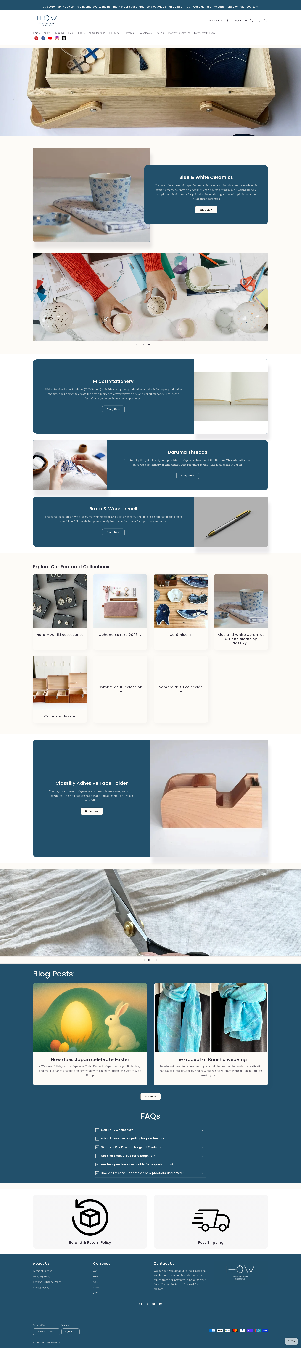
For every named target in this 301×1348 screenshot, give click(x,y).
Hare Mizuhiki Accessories (60, 635)
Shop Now (206, 209)
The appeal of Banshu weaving (211, 1059)
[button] (81, 33)
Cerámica (179, 635)
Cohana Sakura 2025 (118, 635)
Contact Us (164, 1263)
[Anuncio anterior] (34, 5)
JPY (95, 1293)
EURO (96, 1287)
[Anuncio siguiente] (267, 5)
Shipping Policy (42, 1276)
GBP (95, 1276)
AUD (96, 1271)
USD (95, 1282)
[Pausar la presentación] (164, 344)
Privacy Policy (41, 1287)
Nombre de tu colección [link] (120, 687)
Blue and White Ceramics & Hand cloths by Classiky (241, 639)
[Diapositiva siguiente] (156, 344)
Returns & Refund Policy (47, 1282)
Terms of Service (42, 1271)
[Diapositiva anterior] (136, 344)
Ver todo (150, 1096)
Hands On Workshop (50, 1343)
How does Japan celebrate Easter (90, 1059)
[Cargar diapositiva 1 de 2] (144, 344)
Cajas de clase (57, 716)
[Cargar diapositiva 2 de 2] (149, 344)
